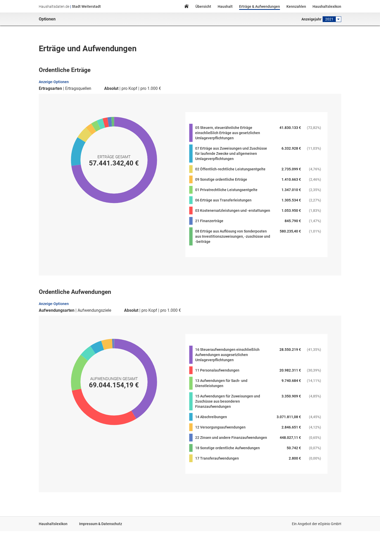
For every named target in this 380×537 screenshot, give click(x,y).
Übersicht (203, 6)
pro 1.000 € (150, 88)
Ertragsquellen (78, 88)
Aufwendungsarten (56, 310)
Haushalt (225, 6)
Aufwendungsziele (94, 310)
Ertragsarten (50, 88)
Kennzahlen (296, 6)
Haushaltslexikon (327, 6)
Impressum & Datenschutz (100, 524)
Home (186, 7)
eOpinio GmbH (329, 524)
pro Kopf (129, 88)
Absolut (111, 88)
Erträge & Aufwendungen (259, 6)
